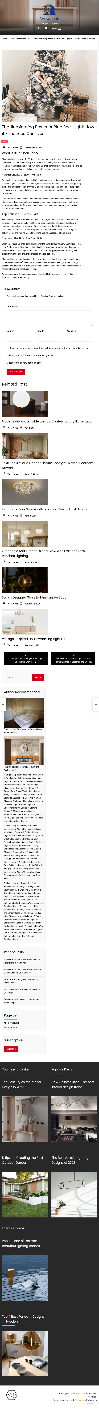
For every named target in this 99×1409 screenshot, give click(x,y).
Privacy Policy (10, 1027)
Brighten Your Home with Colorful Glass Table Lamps (21, 1001)
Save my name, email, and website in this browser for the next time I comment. (49, 348)
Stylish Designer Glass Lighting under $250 (34, 597)
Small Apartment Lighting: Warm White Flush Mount (21, 981)
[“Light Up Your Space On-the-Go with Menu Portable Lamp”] (24, 713)
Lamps (5, 141)
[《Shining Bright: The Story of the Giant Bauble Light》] (24, 750)
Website (71, 331)
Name (10, 331)
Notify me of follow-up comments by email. (31, 355)
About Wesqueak (11, 1023)
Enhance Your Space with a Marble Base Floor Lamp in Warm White (22, 961)
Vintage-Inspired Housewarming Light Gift (34, 639)
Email (40, 331)
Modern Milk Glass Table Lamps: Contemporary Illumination (48, 421)
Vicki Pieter (12, 148)
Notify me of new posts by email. (26, 362)
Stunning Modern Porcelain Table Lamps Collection (22, 991)
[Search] (39, 28)
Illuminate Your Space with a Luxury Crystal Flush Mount (45, 509)
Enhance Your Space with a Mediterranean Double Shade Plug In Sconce (22, 971)
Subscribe (11, 1049)
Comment (13, 306)
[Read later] (46, 29)
